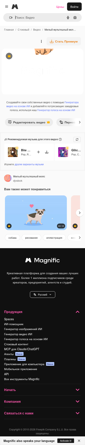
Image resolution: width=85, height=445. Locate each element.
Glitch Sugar (76, 150)
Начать (10, 389)
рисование (31, 237)
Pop (23, 154)
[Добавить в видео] (38, 152)
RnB (29, 154)
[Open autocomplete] (9, 17)
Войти (74, 7)
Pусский (42, 294)
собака (12, 237)
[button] (42, 294)
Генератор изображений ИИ (23, 329)
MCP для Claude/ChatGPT (21, 349)
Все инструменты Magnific (21, 379)
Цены (60, 7)
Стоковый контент (16, 344)
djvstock (17, 180)
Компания (12, 401)
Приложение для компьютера (28, 364)
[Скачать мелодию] (46, 152)
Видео (37, 29)
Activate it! (65, 440)
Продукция (13, 311)
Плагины (14, 359)
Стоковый (23, 29)
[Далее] (79, 122)
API (6, 374)
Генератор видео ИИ (18, 334)
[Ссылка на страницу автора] (8, 178)
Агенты (13, 354)
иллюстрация (54, 237)
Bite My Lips (26, 150)
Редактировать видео (26, 123)
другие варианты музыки (29, 164)
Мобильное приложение (20, 369)
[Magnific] (42, 261)
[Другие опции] (41, 41)
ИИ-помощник (13, 324)
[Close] (79, 440)
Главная (9, 29)
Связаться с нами (18, 413)
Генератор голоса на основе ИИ (56, 110)
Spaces (9, 319)
